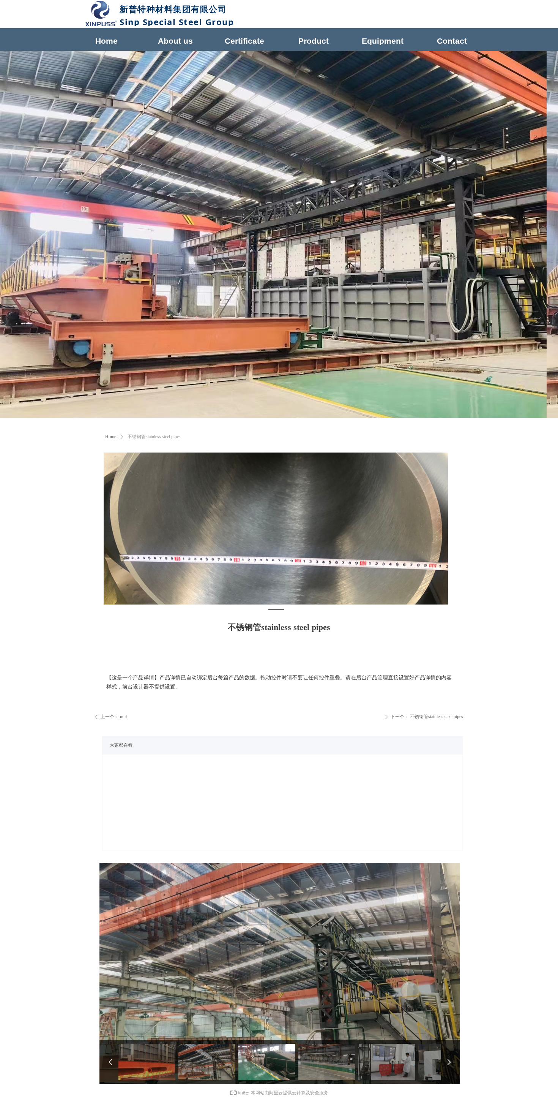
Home (110, 436)
